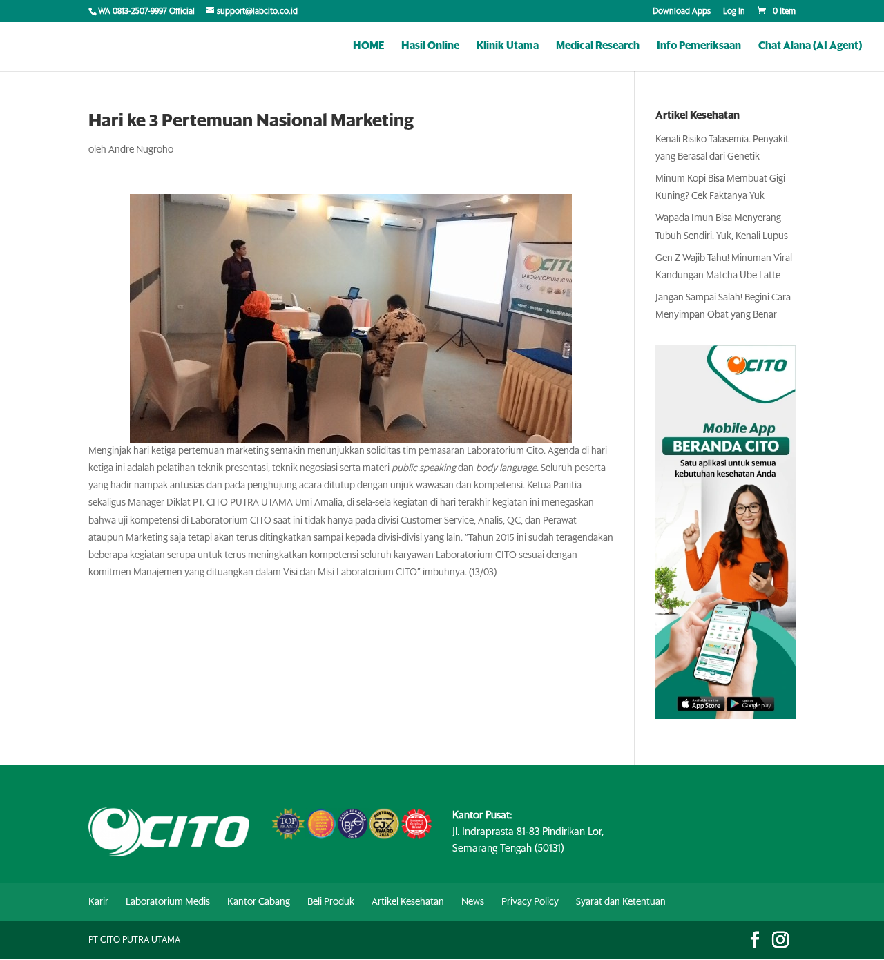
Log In (734, 12)
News (472, 902)
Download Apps (682, 12)
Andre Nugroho (140, 150)
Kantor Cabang (258, 902)
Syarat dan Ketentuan (621, 902)
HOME (368, 46)
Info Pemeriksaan (699, 46)
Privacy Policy (530, 902)
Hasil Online (430, 46)
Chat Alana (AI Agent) (810, 46)
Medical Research (598, 46)
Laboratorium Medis (168, 902)
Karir (98, 902)
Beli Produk (330, 902)
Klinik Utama (508, 46)
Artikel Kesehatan (408, 902)
